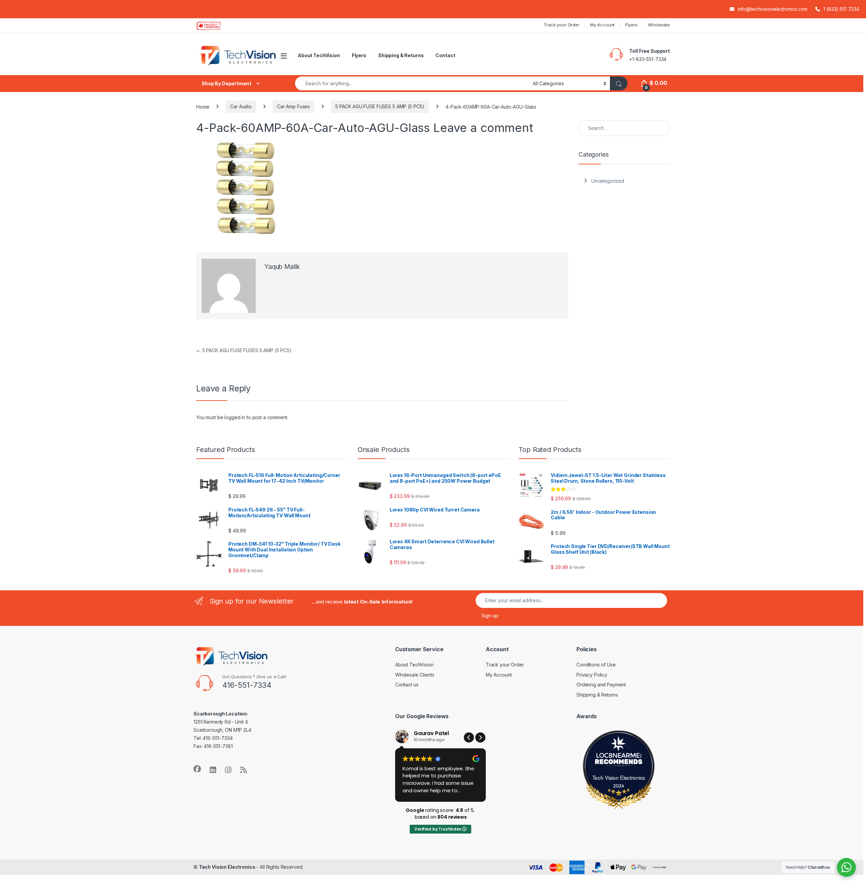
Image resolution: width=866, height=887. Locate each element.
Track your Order (561, 24)
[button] (480, 737)
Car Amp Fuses (293, 106)
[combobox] (412, 83)
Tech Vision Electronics (618, 777)
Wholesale (659, 24)
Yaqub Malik (281, 267)
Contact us (406, 684)
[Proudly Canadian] (214, 25)
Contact (445, 55)
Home (202, 106)
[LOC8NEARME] (619, 756)
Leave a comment (483, 127)
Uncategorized (607, 181)
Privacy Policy (591, 675)
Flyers (631, 24)
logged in (234, 417)
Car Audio (241, 106)
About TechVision (319, 55)
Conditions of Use (596, 664)
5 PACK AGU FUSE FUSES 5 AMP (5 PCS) (380, 106)
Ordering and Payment (601, 684)
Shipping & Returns (401, 55)
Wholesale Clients (414, 675)
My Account (602, 24)
